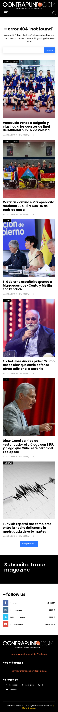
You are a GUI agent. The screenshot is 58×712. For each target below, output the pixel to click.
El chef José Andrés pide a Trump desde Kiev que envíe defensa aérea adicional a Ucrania (29, 365)
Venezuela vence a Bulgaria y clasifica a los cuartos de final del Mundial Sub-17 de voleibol (26, 127)
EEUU (6, 380)
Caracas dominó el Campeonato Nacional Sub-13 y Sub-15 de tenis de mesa (28, 206)
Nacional (8, 463)
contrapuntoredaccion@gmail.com (29, 671)
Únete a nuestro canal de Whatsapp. (29, 654)
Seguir (52, 610)
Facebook (13, 685)
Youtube (12, 689)
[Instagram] (22, 685)
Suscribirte (50, 624)
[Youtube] (7, 689)
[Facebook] (7, 685)
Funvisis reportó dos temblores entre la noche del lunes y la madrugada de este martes (27, 528)
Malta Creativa (28, 708)
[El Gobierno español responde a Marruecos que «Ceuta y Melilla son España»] (29, 248)
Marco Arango (10, 135)
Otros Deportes (11, 62)
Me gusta (51, 603)
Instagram (29, 685)
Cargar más (28, 543)
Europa (7, 221)
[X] (39, 685)
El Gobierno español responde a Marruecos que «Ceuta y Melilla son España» (27, 285)
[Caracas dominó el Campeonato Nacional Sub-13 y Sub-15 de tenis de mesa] (29, 169)
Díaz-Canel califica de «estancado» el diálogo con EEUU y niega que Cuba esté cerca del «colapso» (28, 446)
